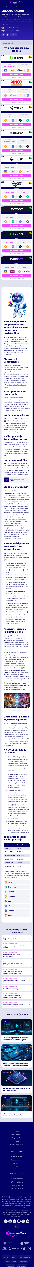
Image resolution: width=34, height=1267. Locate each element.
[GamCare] (14, 1248)
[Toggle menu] (2, 2)
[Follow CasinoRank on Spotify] (23, 1221)
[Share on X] (3, 34)
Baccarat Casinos (16, 1157)
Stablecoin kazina (17, 1185)
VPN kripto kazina (17, 1189)
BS (16, 1226)
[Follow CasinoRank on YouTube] (19, 1221)
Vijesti (17, 1141)
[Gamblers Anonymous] (4, 1248)
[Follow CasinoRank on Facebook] (6, 1221)
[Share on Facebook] (7, 34)
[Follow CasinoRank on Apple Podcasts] (27, 1221)
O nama (16, 1131)
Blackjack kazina (16, 1160)
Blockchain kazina (17, 1179)
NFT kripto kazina (17, 1182)
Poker (17, 1166)
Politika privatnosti (16, 1144)
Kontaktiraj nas (16, 1135)
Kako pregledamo (17, 1138)
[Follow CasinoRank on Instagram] (10, 1221)
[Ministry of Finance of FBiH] (10, 1243)
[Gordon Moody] (25, 1243)
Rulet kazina (17, 1163)
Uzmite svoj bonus (16, 74)
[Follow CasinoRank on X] (14, 1221)
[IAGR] (23, 1248)
